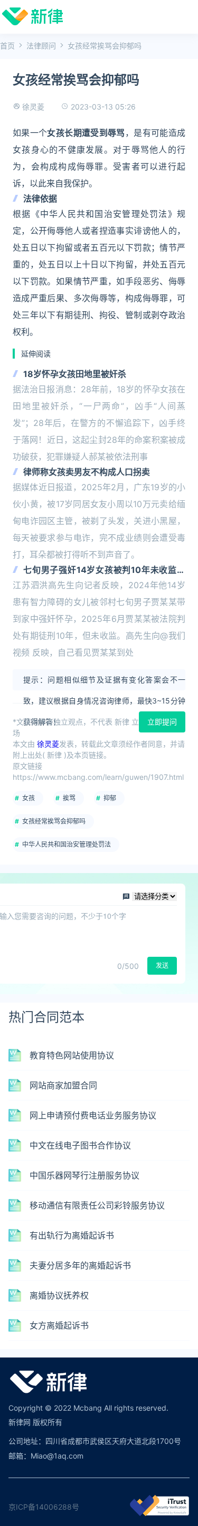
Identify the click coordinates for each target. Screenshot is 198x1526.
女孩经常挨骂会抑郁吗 (54, 821)
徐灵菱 (33, 106)
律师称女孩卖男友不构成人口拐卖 (86, 472)
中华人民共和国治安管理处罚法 (66, 844)
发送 (162, 965)
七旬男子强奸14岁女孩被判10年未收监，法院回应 (104, 570)
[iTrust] (159, 1513)
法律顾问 (41, 45)
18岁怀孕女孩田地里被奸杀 (74, 374)
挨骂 (69, 798)
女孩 (28, 798)
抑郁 (109, 798)
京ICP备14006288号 (43, 1506)
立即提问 (162, 721)
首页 (7, 45)
